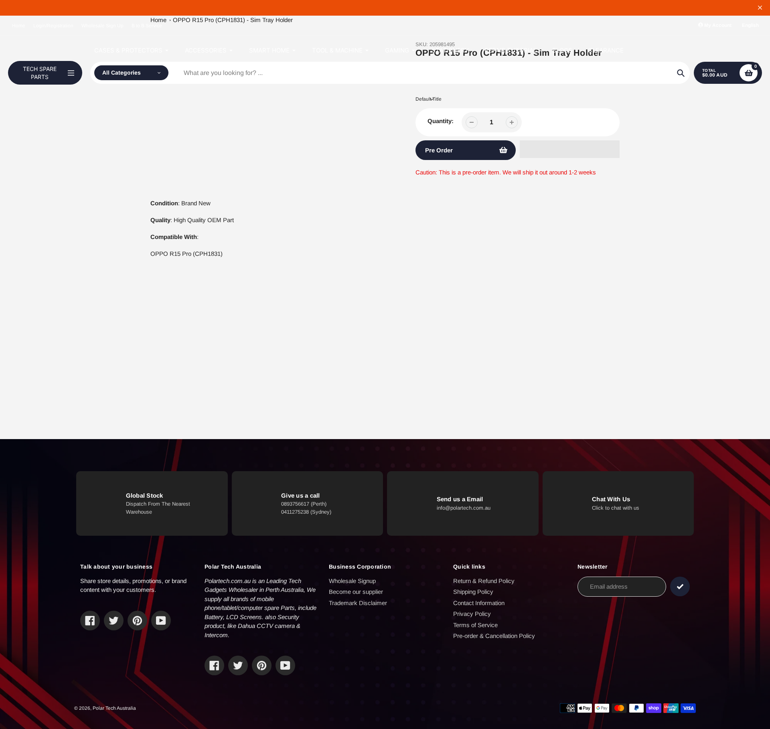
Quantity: (441, 120)
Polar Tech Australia (114, 708)
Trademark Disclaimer (358, 602)
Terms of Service (475, 625)
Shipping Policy (473, 591)
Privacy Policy (472, 613)
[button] (570, 149)
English (750, 25)
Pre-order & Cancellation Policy (494, 635)
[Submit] (680, 586)
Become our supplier (356, 591)
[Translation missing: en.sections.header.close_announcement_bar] (760, 8)
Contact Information (479, 602)
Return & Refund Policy (484, 580)
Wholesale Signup (352, 580)
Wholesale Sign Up (102, 25)
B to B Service (147, 25)
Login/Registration (53, 25)
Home (18, 25)
